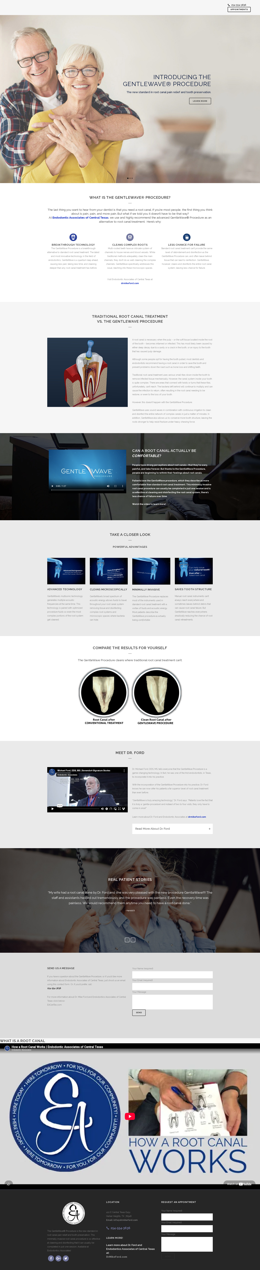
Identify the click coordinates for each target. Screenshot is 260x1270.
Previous (127, 940)
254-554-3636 (238, 5)
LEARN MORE (61, 94)
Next (133, 940)
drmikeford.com (197, 817)
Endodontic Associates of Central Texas (80, 217)
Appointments (239, 9)
